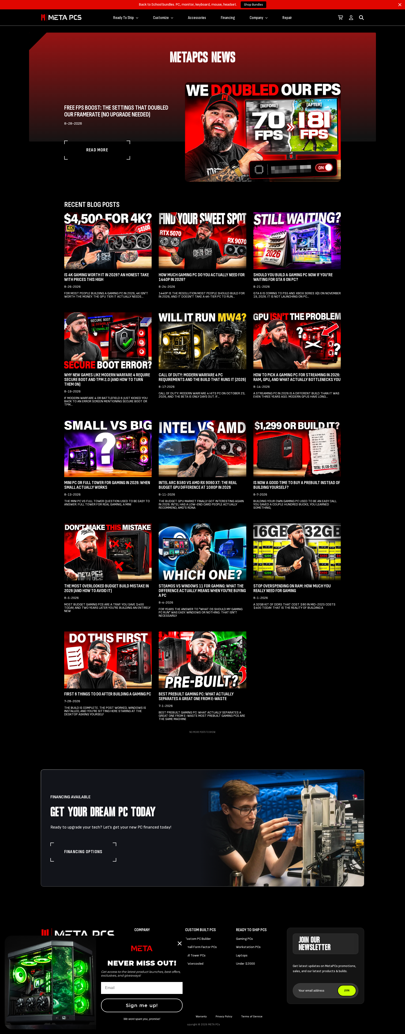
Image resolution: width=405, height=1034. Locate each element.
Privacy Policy (224, 1016)
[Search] (361, 17)
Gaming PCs (244, 939)
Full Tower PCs (195, 955)
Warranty (201, 1016)
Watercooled (194, 964)
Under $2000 (245, 964)
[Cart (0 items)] (341, 17)
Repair (287, 17)
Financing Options (83, 852)
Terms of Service (251, 1016)
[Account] (351, 17)
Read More (97, 150)
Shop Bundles (253, 5)
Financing (228, 17)
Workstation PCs (248, 947)
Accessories (197, 17)
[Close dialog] (180, 943)
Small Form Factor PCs (201, 947)
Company (256, 17)
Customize (161, 17)
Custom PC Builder (198, 939)
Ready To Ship (123, 17)
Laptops (242, 955)
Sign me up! (142, 1005)
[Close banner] (400, 4)
